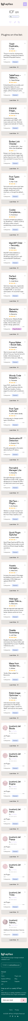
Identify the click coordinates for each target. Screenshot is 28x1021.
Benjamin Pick (15, 443)
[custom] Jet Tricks (15, 893)
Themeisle (14, 380)
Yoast (12, 48)
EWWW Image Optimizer (13, 110)
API (2, 984)
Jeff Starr (14, 635)
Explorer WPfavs (6, 978)
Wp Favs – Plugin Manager (14, 503)
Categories (4, 981)
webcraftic (14, 570)
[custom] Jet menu (15, 810)
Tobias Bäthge (15, 80)
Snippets (17, 981)
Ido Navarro (14, 506)
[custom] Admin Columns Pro (15, 922)
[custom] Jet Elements (15, 755)
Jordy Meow (14, 281)
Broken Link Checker (14, 142)
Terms (11, 1010)
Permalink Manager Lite (15, 469)
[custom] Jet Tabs (15, 866)
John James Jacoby (17, 413)
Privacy (17, 1010)
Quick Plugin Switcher (15, 533)
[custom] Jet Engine (15, 782)
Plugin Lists (18, 976)
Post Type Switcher (13, 410)
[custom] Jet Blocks (15, 727)
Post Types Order (14, 178)
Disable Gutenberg (14, 631)
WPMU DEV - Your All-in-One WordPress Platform (15, 148)
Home (2, 976)
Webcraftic (14, 603)
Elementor (14, 314)
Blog (16, 978)
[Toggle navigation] (25, 4)
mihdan (13, 668)
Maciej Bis (14, 473)
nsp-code (14, 181)
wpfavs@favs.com (14, 965)
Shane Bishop (15, 113)
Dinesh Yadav (15, 537)
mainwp (13, 248)
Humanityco (14, 214)
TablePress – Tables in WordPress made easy (15, 78)
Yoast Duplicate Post (13, 46)
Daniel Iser (14, 347)
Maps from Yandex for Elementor (14, 665)
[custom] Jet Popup (15, 838)
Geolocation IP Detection (15, 439)
